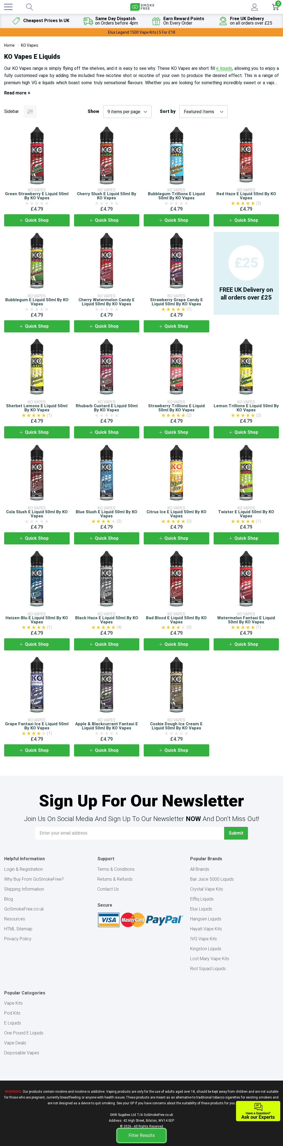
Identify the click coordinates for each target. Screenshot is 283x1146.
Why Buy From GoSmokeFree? (34, 879)
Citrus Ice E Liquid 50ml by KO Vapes (176, 513)
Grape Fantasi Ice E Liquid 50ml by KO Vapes (37, 726)
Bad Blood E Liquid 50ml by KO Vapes (176, 619)
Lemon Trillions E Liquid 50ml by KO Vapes (246, 407)
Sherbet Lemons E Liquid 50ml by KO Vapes (36, 407)
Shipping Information (24, 889)
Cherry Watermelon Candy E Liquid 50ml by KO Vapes (106, 301)
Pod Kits (12, 1013)
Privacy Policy (18, 938)
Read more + (17, 93)
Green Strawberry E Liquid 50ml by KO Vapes (37, 195)
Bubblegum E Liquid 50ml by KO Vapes (37, 301)
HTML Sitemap (18, 928)
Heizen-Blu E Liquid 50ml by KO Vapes (37, 619)
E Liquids (12, 1023)
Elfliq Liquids (202, 899)
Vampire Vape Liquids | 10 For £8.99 (142, 32)
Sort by (167, 111)
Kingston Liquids (205, 948)
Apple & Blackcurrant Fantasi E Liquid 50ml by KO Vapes (106, 726)
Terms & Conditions (116, 869)
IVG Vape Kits (203, 938)
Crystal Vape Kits (206, 889)
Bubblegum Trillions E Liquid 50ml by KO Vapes (176, 195)
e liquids (224, 68)
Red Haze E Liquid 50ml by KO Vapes (246, 195)
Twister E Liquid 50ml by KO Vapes (246, 513)
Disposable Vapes (21, 1052)
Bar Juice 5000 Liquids (212, 879)
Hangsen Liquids (205, 919)
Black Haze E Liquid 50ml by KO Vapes (106, 619)
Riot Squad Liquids (208, 968)
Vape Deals (15, 1043)
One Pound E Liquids (23, 1033)
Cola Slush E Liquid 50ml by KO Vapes (37, 513)
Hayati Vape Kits (206, 928)
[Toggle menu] (8, 7)
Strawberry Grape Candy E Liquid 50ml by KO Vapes (176, 301)
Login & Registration (23, 869)
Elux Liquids (201, 909)
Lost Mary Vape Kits (209, 958)
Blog (8, 899)
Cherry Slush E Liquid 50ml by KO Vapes (106, 195)
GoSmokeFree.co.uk (24, 909)
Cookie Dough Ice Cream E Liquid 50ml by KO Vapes (176, 726)
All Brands (199, 869)
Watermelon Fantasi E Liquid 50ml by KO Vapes (246, 619)
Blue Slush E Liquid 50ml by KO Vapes (106, 513)
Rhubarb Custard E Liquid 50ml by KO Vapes (107, 407)
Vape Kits (13, 1003)
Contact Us (108, 889)
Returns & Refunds (115, 879)
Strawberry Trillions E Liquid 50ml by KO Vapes (176, 407)
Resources (14, 919)
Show (93, 111)
